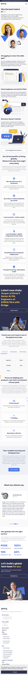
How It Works (14, 469)
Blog (3, 632)
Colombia (8, 365)
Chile (21, 365)
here (22, 668)
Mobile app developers (7, 650)
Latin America (5, 351)
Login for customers (7, 660)
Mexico (21, 360)
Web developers (6, 648)
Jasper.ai (5, 623)
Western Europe (23, 351)
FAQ (3, 662)
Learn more (23, 0)
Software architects (7, 654)
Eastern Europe (13, 351)
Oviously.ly (5, 625)
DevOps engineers (7, 656)
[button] (14, 150)
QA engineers (6, 657)
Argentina (8, 360)
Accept (15, 672)
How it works (5, 628)
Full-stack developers (7, 652)
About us (4, 630)
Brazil (8, 370)
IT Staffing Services (7, 618)
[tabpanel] (14, 505)
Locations (4, 634)
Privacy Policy (5, 664)
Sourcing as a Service (7, 617)
